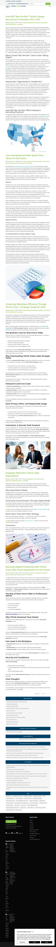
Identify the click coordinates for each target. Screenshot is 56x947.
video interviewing (10, 809)
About (31, 822)
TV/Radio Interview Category (13, 732)
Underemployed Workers (32, 805)
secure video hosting (34, 803)
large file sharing (27, 798)
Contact (31, 824)
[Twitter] (13, 1)
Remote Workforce (10, 719)
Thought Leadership (35, 833)
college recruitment (37, 796)
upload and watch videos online (12, 807)
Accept (46, 942)
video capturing (30, 807)
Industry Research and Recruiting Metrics (33, 161)
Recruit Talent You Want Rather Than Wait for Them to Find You (21, 755)
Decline (34, 942)
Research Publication (11, 722)
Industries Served (34, 829)
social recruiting (9, 805)
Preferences (22, 942)
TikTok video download (41, 509)
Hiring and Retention (28, 479)
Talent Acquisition (20, 163)
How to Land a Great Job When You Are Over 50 (17, 785)
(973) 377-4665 (12, 3)
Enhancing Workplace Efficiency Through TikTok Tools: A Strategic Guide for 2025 (26, 306)
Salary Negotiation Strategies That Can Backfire (17, 771)
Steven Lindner (10, 22)
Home (31, 820)
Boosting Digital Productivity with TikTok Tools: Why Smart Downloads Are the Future (28, 568)
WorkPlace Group (45, 116)
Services (32, 826)
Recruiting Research (11, 715)
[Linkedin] (8, 1)
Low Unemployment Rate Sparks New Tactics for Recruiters (24, 157)
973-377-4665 (12, 828)
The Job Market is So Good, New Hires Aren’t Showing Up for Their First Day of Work (26, 773)
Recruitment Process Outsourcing (14, 717)
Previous (43, 693)
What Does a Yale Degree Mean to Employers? (17, 778)
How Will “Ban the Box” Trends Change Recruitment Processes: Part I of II (25, 18)
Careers (31, 828)
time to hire (23, 805)
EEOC (44, 796)
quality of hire (42, 800)
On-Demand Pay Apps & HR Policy (14, 780)
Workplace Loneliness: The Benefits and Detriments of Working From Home (24, 757)
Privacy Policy (33, 831)
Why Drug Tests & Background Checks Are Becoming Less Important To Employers (26, 776)
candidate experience (27, 796)
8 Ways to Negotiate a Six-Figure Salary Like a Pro (18, 782)
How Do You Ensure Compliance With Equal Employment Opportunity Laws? (24, 753)
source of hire (17, 805)
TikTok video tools (29, 520)
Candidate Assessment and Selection (32, 22)
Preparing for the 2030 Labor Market (15, 769)
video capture (23, 807)
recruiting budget (9, 803)
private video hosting (33, 800)
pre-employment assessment (22, 800)
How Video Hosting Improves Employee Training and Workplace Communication (25, 747)
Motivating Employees (37, 798)
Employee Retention (10, 798)
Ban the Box (8, 796)
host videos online (19, 798)
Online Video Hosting (10, 800)
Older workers (9, 710)
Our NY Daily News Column (13, 713)
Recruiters (8, 66)
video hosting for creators (40, 807)
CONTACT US (11, 821)
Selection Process (43, 803)
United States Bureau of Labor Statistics (23, 166)
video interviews (18, 809)
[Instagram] (19, 1)
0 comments (20, 24)
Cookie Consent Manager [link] (22, 931)
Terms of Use (33, 835)
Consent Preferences (35, 839)
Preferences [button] (47, 939)
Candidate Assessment (17, 796)
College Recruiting (10, 704)
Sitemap (32, 837)
